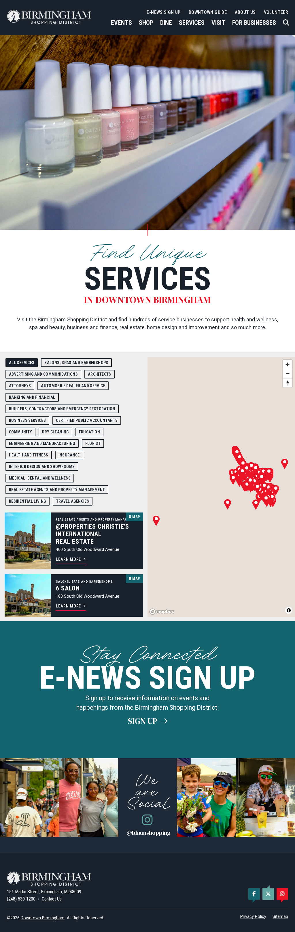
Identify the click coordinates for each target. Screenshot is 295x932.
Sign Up (143, 721)
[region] (221, 487)
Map (135, 517)
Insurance (69, 455)
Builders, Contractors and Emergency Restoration (62, 409)
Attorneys (20, 385)
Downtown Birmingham (43, 917)
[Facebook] (254, 894)
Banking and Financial (32, 397)
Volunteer (276, 12)
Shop (146, 22)
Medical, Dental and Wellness (40, 478)
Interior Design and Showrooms (42, 466)
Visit (218, 22)
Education (89, 432)
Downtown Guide (208, 12)
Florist (93, 443)
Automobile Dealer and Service (73, 385)
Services (192, 22)
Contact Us (52, 899)
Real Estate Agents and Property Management (57, 489)
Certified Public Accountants (87, 420)
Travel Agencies (72, 501)
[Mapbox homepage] (162, 611)
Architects (99, 374)
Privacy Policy (253, 916)
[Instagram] (282, 894)
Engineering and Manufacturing (42, 443)
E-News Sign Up (163, 12)
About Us (245, 12)
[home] (50, 17)
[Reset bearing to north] (287, 382)
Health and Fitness (28, 455)
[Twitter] (268, 894)
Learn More (68, 559)
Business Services (27, 420)
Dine (166, 22)
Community (20, 432)
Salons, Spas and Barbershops (76, 362)
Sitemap (280, 916)
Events (121, 22)
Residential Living (27, 501)
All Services (21, 362)
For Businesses (254, 22)
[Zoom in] (287, 364)
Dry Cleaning (55, 432)
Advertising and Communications (43, 374)
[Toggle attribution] (288, 610)
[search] (286, 23)
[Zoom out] (287, 373)
